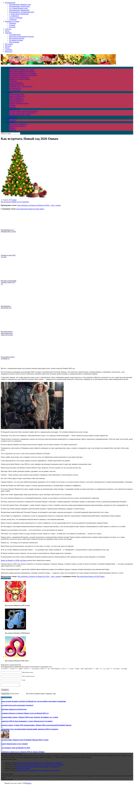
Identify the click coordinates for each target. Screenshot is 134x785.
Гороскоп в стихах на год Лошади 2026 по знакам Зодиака (22, 752)
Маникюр (12, 130)
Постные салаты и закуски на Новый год (24, 111)
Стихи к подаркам (15, 18)
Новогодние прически (17, 126)
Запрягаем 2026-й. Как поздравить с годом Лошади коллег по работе (27, 721)
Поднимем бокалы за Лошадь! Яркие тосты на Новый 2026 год (25, 713)
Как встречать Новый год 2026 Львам (30, 209)
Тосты (7, 31)
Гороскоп (8, 33)
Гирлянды (12, 120)
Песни (7, 48)
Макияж (12, 128)
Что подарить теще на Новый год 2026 (15, 748)
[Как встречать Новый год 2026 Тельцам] (15, 601)
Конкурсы (8, 51)
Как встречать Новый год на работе (22, 71)
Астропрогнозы (15, 34)
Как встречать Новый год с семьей (21, 69)
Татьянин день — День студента (20, 86)
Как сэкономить (15, 90)
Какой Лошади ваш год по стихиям (14, 744)
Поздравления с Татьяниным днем (21, 12)
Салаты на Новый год (17, 96)
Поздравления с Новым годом (20, 4)
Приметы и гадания (12, 21)
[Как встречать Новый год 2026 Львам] (15, 657)
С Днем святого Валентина (19, 14)
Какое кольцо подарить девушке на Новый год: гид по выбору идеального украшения (33, 701)
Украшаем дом (10, 116)
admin (14, 200)
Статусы (8, 29)
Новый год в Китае (23, 768)
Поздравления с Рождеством (19, 6)
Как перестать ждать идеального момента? (17, 705)
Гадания (12, 25)
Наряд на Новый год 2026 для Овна (13, 560)
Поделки (8, 46)
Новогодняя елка (11, 118)
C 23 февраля (14, 16)
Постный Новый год (12, 109)
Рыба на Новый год (16, 101)
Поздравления (10, 2)
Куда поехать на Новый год (19, 77)
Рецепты (8, 92)
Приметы (12, 23)
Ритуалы (12, 27)
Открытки (13, 19)
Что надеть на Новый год (18, 124)
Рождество (13, 81)
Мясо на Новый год (16, 98)
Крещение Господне (16, 84)
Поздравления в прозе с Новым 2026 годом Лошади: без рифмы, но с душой (29, 717)
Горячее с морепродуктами (18, 103)
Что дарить (9, 44)
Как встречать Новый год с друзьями (22, 73)
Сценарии (8, 50)
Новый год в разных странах (19, 79)
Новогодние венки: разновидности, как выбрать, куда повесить (39, 763)
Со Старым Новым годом (18, 8)
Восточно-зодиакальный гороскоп (21, 36)
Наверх (29, 783)
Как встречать (10, 67)
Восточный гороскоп (16, 38)
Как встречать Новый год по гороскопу (23, 75)
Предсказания (14, 42)
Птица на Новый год (16, 99)
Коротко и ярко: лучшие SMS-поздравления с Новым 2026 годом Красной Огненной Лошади (36, 725)
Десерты (12, 105)
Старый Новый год (16, 83)
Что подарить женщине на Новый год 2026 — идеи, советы (39, 205)
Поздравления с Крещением (19, 10)
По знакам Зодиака (16, 40)
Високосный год (15, 88)
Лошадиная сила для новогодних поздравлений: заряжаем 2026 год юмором (29, 729)
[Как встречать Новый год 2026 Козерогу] (15, 629)
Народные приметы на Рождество (14, 709)
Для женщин (9, 122)
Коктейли (12, 107)
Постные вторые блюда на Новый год (22, 113)
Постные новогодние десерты (20, 115)
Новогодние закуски (16, 94)
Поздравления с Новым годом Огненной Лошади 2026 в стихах (24, 740)
